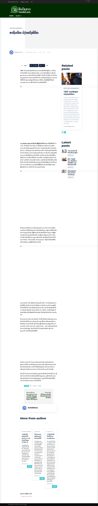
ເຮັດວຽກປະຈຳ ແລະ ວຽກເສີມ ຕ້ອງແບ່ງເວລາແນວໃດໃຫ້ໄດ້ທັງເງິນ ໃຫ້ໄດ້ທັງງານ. (32, 396)
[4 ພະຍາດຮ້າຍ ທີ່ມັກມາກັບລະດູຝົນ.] (64, 151)
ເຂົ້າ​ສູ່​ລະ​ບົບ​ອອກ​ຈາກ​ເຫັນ (26, 496)
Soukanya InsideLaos (71, 155)
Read (29, 466)
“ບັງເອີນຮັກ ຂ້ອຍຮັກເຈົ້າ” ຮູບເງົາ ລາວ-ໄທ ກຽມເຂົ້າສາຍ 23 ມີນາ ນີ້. (26, 438)
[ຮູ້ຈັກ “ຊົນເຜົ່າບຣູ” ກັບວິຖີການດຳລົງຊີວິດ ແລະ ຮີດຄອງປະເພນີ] (64, 159)
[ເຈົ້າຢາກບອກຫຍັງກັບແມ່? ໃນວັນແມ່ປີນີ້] (39, 425)
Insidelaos (18, 52)
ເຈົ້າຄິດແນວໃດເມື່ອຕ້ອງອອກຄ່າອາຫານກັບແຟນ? (45, 396)
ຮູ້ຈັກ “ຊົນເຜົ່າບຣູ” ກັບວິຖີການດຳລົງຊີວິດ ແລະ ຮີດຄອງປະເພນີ (72, 162)
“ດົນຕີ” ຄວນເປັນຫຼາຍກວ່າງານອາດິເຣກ (71, 93)
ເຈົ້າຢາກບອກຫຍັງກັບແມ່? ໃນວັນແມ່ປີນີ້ (37, 436)
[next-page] (65, 132)
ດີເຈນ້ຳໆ (35, 386)
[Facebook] (87, 1)
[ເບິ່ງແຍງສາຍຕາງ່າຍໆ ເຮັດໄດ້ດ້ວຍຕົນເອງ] (64, 171)
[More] (47, 65)
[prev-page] (63, 132)
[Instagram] (89, 1)
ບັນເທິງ (39, 386)
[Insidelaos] (11, 52)
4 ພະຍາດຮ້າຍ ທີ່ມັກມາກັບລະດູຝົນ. (73, 151)
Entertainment (16, 28)
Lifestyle (37, 431)
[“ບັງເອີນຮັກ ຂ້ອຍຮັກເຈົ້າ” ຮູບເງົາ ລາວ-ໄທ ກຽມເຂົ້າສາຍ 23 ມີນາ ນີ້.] (26, 425)
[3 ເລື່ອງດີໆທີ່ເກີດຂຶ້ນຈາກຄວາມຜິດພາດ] (51, 425)
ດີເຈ (31, 386)
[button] (32, 2)
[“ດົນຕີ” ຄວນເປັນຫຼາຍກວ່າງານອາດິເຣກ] (72, 79)
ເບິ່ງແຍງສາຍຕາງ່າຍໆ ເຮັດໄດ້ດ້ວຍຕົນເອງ (72, 173)
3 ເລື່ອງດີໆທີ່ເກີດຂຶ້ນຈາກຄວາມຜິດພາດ (51, 436)
